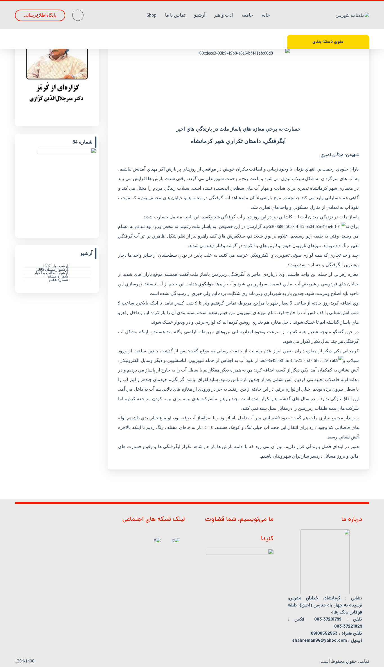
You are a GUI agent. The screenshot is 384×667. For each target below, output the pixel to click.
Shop (151, 15)
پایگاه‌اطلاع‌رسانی (40, 15)
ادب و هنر (223, 15)
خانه (266, 15)
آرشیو (199, 15)
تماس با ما (175, 15)
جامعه (247, 15)
